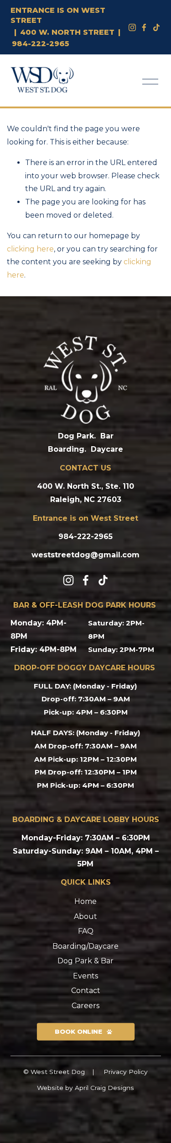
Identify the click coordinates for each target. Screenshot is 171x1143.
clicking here (30, 249)
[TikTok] (103, 580)
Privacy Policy (126, 1071)
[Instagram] (132, 27)
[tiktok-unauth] (156, 27)
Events (85, 976)
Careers (85, 1005)
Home (85, 901)
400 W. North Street (67, 32)
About (85, 916)
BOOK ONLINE (78, 1032)
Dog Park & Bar (85, 960)
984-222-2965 (40, 43)
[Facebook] (144, 27)
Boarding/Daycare (85, 946)
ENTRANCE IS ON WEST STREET (57, 15)
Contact (85, 990)
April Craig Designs (104, 1087)
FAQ (85, 931)
